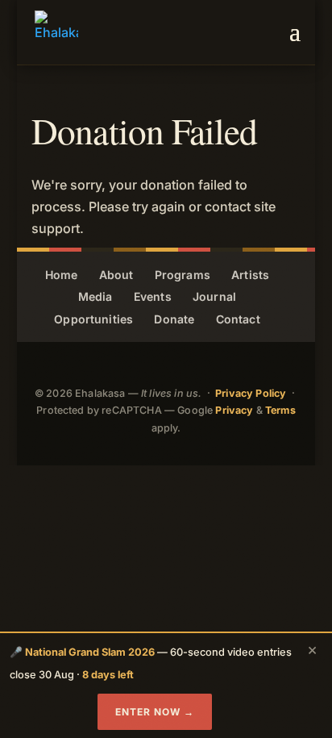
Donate (174, 319)
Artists (250, 274)
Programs (182, 274)
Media (95, 296)
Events (153, 296)
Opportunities (93, 319)
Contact (238, 319)
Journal (214, 296)
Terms (280, 410)
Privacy (234, 410)
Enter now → (154, 712)
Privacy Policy (250, 393)
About (116, 274)
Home (61, 274)
